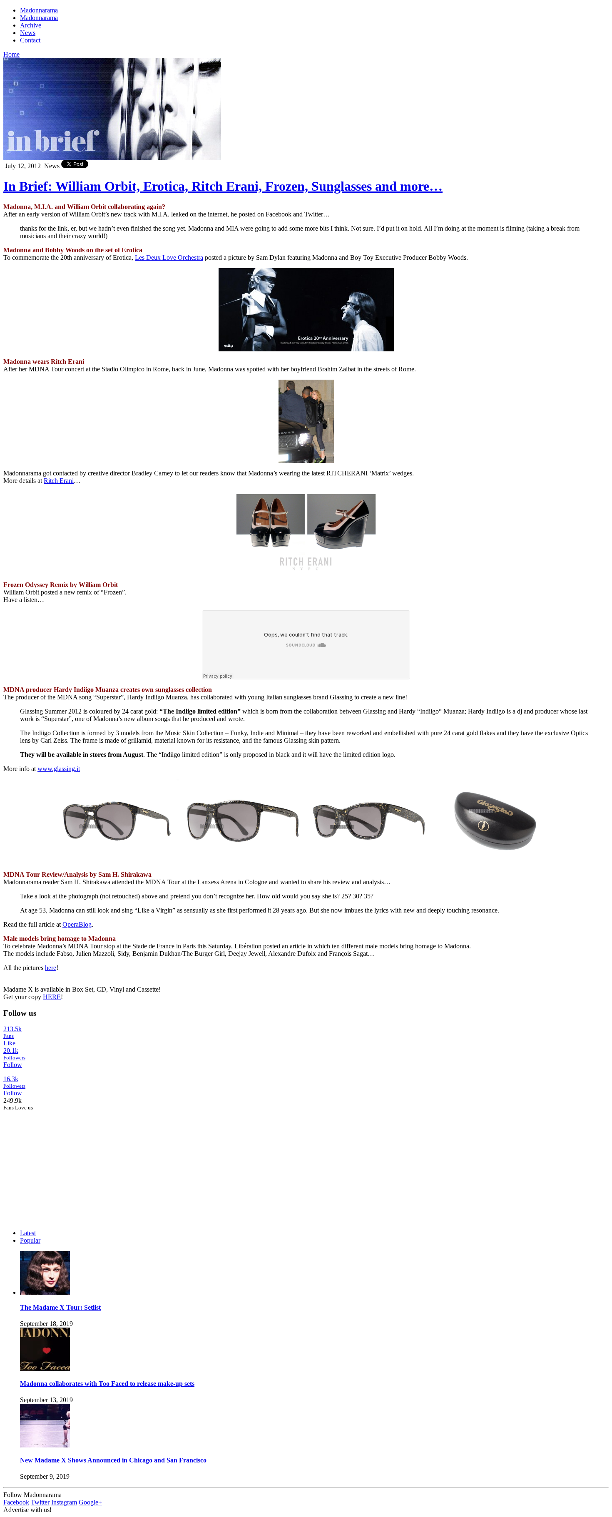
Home (11, 54)
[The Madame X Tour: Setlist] (45, 1292)
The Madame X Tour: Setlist (60, 1307)
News (27, 32)
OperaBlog (77, 924)
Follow (12, 1064)
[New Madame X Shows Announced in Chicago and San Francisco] (45, 1445)
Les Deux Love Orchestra (169, 257)
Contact (30, 40)
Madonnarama (39, 10)
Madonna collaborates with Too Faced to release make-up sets (107, 1383)
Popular (30, 1240)
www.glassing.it (58, 768)
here (50, 967)
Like (9, 1043)
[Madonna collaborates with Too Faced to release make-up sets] (45, 1369)
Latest (28, 1232)
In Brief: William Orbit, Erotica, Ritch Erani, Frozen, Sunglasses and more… (223, 186)
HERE (52, 996)
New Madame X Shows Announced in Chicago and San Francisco (113, 1460)
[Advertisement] (65, 1163)
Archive (30, 25)
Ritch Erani (59, 480)
